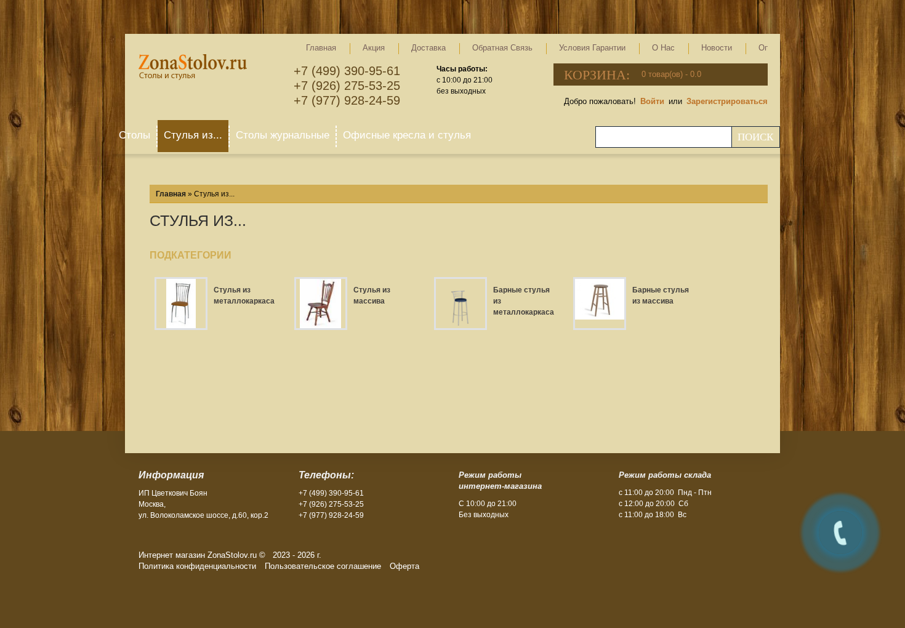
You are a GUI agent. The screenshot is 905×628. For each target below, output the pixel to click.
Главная (321, 47)
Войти (652, 101)
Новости (716, 47)
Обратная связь (502, 47)
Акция (374, 47)
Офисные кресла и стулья (407, 135)
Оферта (404, 566)
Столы (134, 135)
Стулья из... (193, 135)
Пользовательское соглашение (323, 566)
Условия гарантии (592, 47)
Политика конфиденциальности (197, 566)
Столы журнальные (282, 135)
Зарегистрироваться (727, 101)
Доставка (428, 47)
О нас (663, 47)
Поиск (755, 137)
